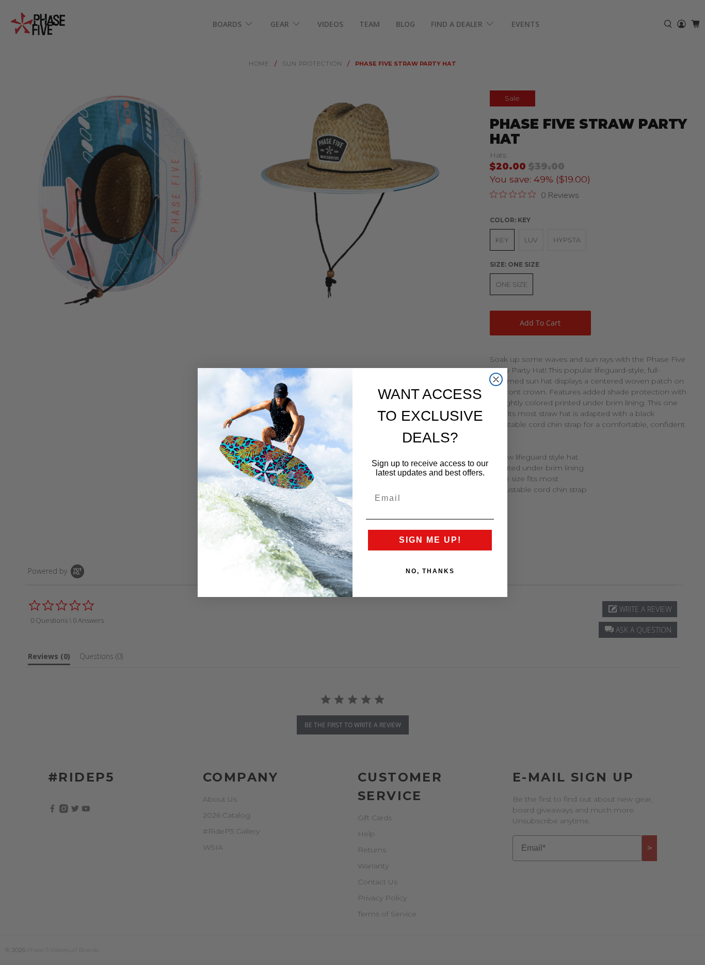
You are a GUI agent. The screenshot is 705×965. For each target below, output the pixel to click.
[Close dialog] (496, 379)
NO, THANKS (430, 571)
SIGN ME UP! (430, 539)
